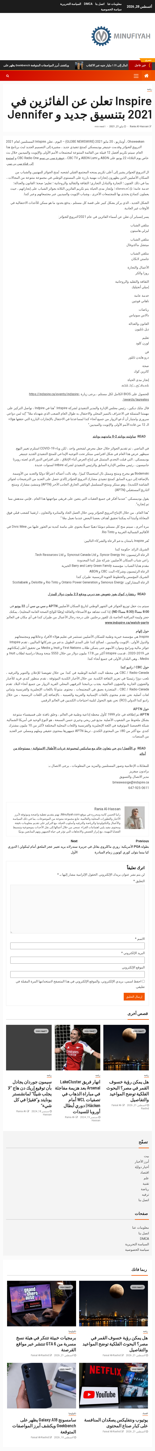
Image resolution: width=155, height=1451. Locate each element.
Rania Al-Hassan (138, 126)
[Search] (7, 76)
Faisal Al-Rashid (112, 1355)
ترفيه (145, 1194)
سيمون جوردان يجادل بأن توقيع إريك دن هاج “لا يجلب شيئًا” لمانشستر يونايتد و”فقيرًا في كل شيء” (30, 1093)
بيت (146, 1156)
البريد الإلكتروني (133, 953)
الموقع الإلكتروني (133, 967)
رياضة (149, 89)
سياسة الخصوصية (111, 9)
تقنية (146, 1184)
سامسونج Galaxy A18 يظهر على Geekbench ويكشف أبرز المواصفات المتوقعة (44, 1425)
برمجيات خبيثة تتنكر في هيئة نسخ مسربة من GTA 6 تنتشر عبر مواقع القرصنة (46, 1343)
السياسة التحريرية (70, 3)
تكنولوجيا (72, 1331)
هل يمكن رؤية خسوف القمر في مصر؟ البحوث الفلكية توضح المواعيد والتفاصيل (115, 1343)
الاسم (140, 939)
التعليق (139, 881)
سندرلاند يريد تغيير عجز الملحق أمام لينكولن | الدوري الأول (43, 846)
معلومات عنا (114, 3)
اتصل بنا (100, 3)
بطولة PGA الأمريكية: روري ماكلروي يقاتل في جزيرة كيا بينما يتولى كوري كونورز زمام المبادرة (114, 846)
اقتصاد (144, 1172)
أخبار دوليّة (142, 1167)
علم (146, 1178)
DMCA (88, 3)
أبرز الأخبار (142, 1161)
